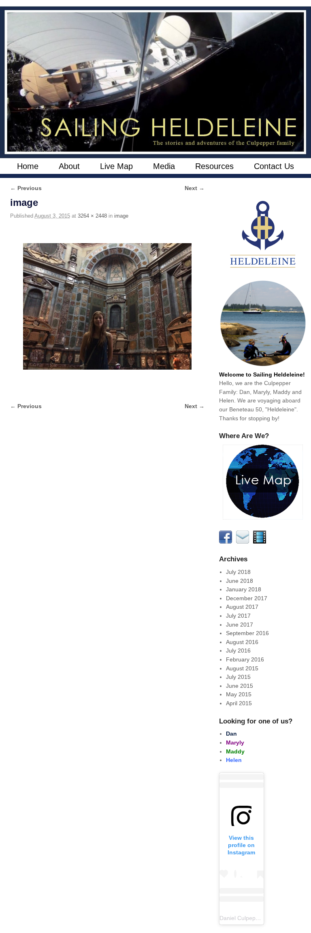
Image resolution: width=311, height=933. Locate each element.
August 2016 (242, 642)
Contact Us (274, 166)
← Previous (26, 188)
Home (27, 166)
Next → (194, 188)
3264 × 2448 (92, 216)
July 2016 (238, 650)
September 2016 (247, 633)
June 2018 (239, 581)
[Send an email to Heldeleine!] (243, 541)
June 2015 (239, 686)
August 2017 (242, 606)
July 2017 (238, 615)
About (69, 166)
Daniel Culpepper (241, 918)
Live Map (116, 166)
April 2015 (239, 703)
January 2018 (243, 589)
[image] (107, 306)
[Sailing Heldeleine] (155, 82)
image (121, 216)
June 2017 (239, 624)
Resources (214, 166)
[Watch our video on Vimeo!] (260, 541)
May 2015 (238, 694)
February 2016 (245, 659)
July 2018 (238, 572)
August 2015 (242, 668)
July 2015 (238, 677)
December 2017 (246, 598)
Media (164, 166)
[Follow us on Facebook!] (226, 541)
